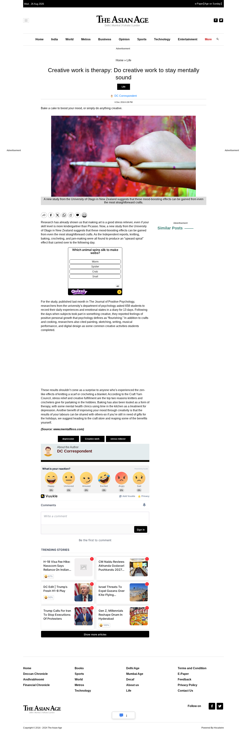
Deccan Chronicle (35, 673)
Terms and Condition (192, 668)
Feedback (184, 679)
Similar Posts (170, 228)
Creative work (92, 439)
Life (123, 87)
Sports (141, 39)
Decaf (130, 679)
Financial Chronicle (36, 685)
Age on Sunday (213, 3)
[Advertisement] (95, 360)
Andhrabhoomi (33, 679)
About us (132, 685)
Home (39, 39)
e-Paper (199, 3)
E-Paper (183, 673)
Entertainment (187, 39)
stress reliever (118, 439)
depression (68, 439)
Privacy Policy (187, 685)
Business (104, 39)
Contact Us (185, 690)
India (54, 39)
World (69, 39)
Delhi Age (132, 668)
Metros (86, 39)
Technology (162, 39)
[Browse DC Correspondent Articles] (48, 451)
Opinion (124, 39)
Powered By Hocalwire (212, 728)
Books (79, 668)
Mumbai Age (134, 673)
